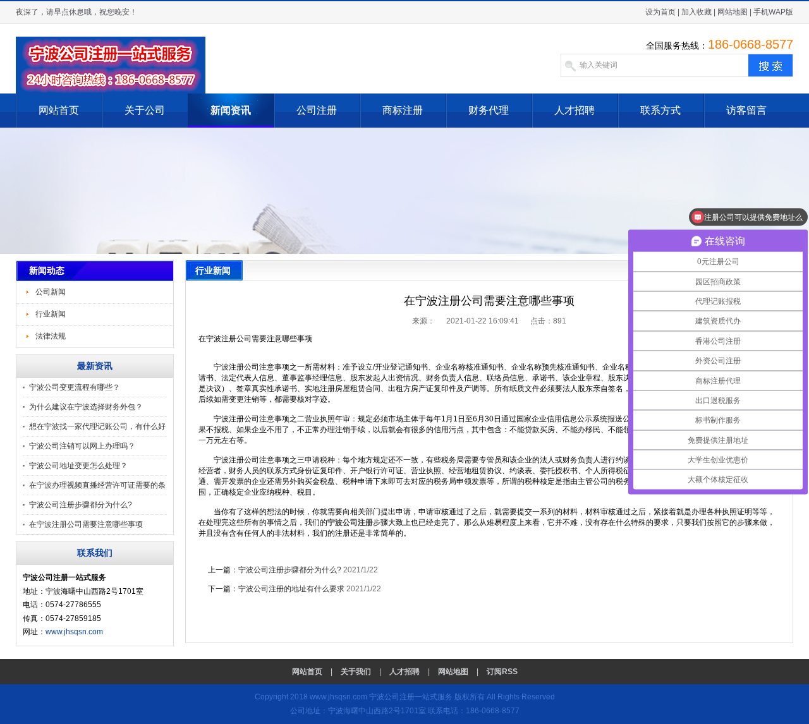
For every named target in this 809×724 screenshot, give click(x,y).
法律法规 (50, 336)
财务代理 (488, 110)
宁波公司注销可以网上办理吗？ (82, 446)
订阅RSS (502, 671)
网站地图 (732, 12)
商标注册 (402, 110)
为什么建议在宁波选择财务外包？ (86, 406)
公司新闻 (50, 291)
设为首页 (660, 12)
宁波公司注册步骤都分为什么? (80, 504)
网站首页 (59, 110)
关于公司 (145, 110)
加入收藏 (696, 12)
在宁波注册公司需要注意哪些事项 (86, 524)
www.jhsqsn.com (74, 631)
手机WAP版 (773, 12)
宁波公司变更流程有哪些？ (74, 387)
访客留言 (746, 110)
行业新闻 (50, 314)
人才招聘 (574, 110)
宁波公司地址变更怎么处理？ (78, 465)
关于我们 (356, 671)
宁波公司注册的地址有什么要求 (291, 588)
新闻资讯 (230, 110)
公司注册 (316, 110)
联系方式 (660, 110)
